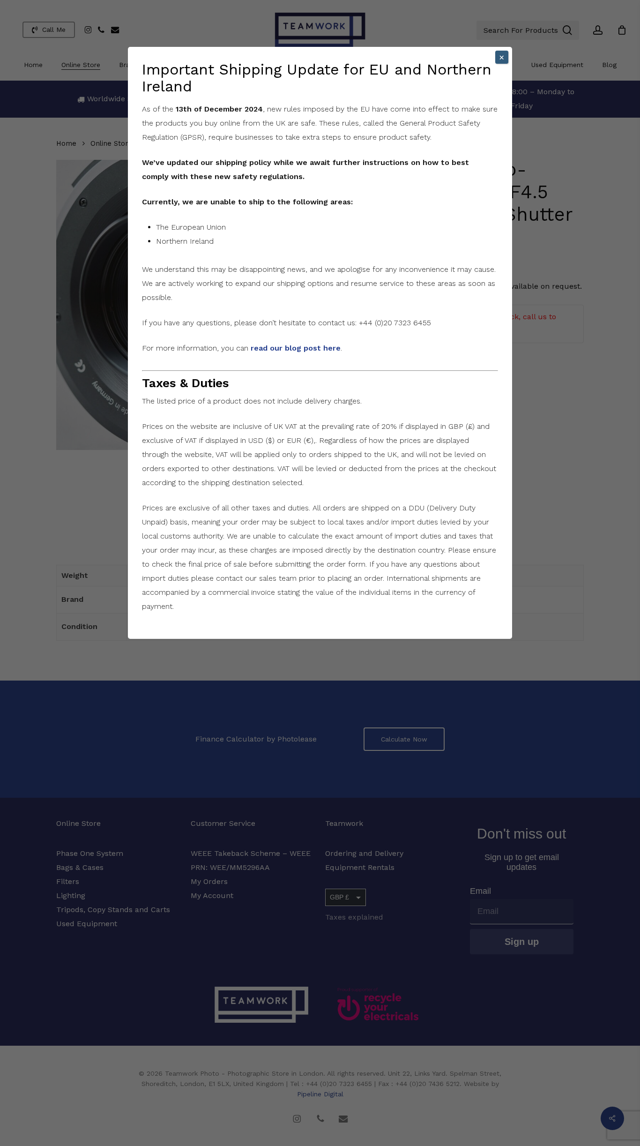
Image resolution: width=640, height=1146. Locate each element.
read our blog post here (296, 348)
